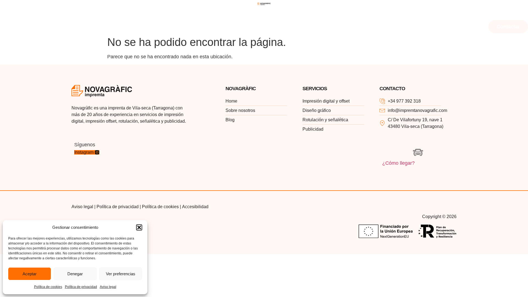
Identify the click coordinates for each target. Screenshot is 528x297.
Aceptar (30, 273)
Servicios (98, 13)
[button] (139, 227)
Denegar (75, 273)
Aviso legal (108, 287)
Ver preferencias (120, 273)
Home (14, 13)
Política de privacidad (81, 287)
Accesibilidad (195, 206)
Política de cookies (48, 287)
